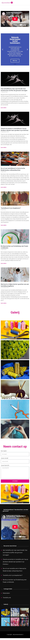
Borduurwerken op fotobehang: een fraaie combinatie (15, 581)
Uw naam (4, 451)
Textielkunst (7, 597)
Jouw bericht (5, 465)
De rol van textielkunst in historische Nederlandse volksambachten (13, 169)
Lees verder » (4, 107)
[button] (3, 49)
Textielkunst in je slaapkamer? (11, 208)
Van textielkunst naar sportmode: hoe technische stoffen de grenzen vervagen (14, 89)
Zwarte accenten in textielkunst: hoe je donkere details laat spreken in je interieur (14, 129)
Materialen (6, 593)
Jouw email (4, 458)
